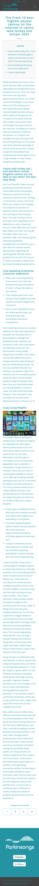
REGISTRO (17, 1)
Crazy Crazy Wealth (17, 72)
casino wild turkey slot (13, 191)
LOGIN (24, 1)
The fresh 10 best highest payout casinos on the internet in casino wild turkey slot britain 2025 (19, 26)
